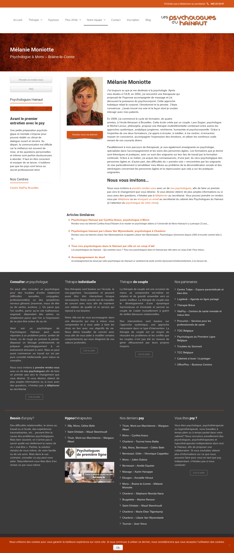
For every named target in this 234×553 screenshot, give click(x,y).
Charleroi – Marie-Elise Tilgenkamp (142, 511)
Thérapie (34, 19)
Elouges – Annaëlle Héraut (137, 477)
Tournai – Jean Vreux (134, 523)
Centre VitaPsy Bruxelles (24, 187)
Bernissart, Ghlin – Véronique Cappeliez (145, 453)
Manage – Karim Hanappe (137, 471)
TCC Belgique (185, 352)
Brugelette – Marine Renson (138, 499)
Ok (118, 547)
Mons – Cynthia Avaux (135, 435)
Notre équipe (94, 19)
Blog (148, 19)
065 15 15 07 (217, 4)
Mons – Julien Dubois (134, 459)
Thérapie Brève (186, 305)
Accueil (17, 19)
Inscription (133, 19)
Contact (115, 19)
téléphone (123, 199)
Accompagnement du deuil (88, 257)
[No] (229, 545)
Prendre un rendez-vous (31, 80)
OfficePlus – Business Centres (194, 364)
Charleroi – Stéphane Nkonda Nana (143, 493)
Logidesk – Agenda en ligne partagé (198, 299)
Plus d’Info (71, 19)
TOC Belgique (185, 330)
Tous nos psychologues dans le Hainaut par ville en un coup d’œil (112, 246)
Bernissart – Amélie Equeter (138, 465)
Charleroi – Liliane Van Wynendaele (143, 517)
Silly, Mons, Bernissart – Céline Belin (143, 447)
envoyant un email (148, 199)
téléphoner (161, 195)
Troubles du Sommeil (189, 346)
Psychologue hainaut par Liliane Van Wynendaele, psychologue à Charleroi (118, 231)
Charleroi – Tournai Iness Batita (140, 441)
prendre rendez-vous (144, 188)
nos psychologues (180, 188)
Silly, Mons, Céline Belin (81, 425)
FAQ (31, 89)
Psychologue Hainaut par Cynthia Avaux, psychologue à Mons (110, 219)
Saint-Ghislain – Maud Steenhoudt (87, 431)
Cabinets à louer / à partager (193, 358)
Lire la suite (34, 397)
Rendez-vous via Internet (84, 134)
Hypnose (53, 19)
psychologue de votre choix (141, 202)
